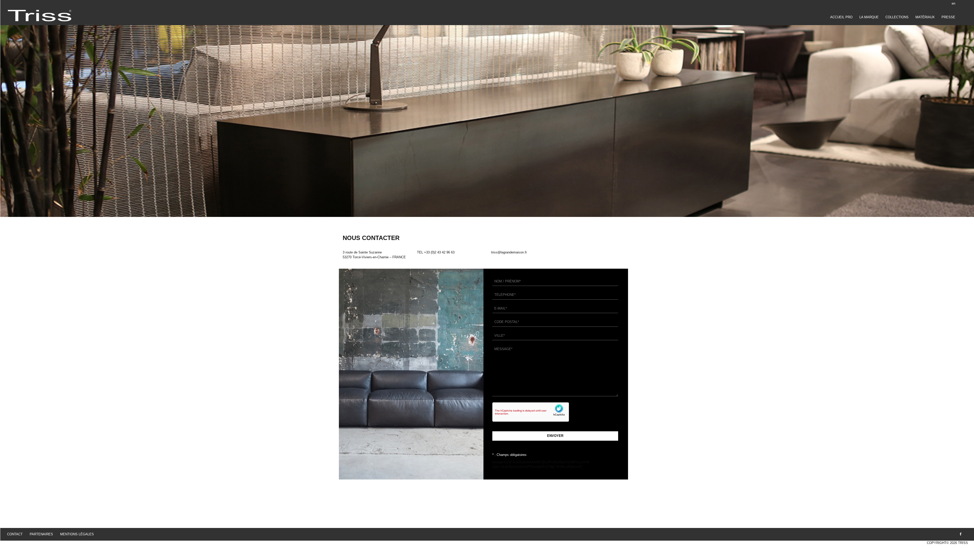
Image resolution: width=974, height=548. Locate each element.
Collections (897, 17)
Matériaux (925, 17)
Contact (15, 534)
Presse (948, 17)
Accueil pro (841, 17)
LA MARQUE (869, 17)
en (953, 3)
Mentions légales (77, 534)
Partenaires (41, 534)
